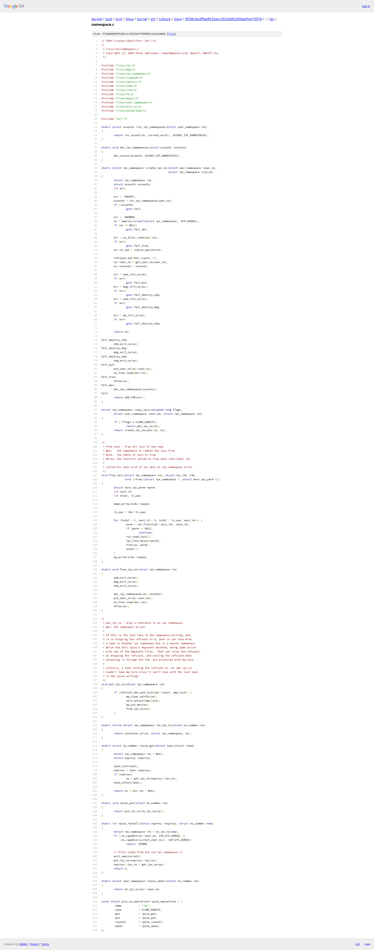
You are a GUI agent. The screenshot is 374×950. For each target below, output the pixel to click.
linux (130, 19)
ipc (271, 19)
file (171, 33)
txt (357, 944)
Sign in (366, 6)
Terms (45, 944)
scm (119, 19)
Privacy (34, 944)
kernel (97, 19)
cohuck (165, 19)
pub (108, 19)
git (153, 19)
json (367, 944)
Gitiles (23, 944)
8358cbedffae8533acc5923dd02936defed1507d (223, 19)
